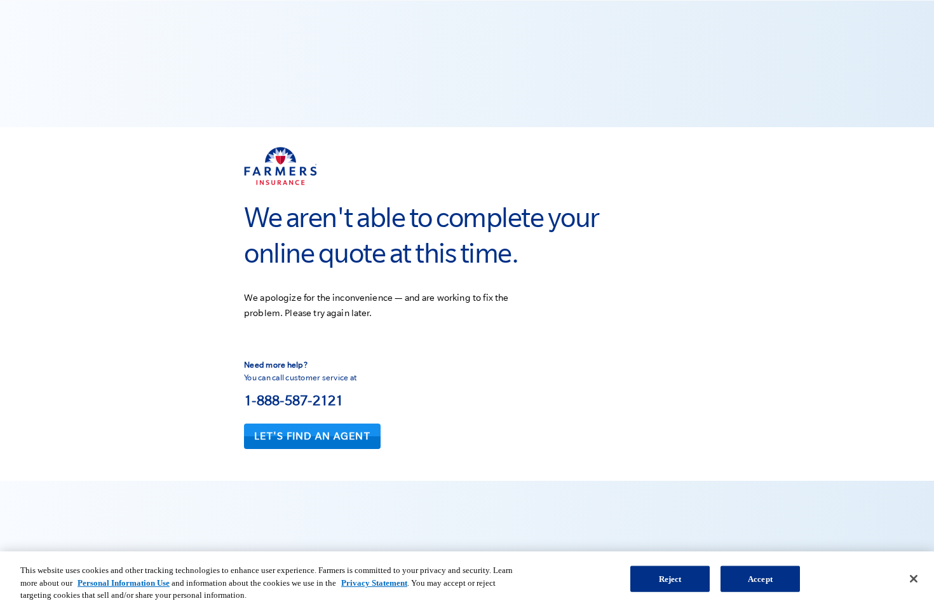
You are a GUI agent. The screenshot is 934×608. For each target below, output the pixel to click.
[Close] (914, 579)
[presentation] (312, 436)
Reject (670, 578)
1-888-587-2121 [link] (294, 400)
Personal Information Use (124, 583)
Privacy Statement (374, 583)
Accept (760, 578)
